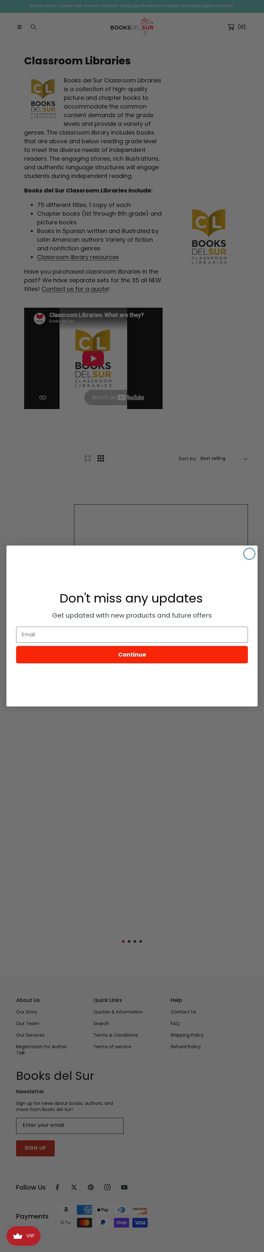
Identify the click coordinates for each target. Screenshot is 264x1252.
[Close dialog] (249, 553)
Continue (132, 654)
